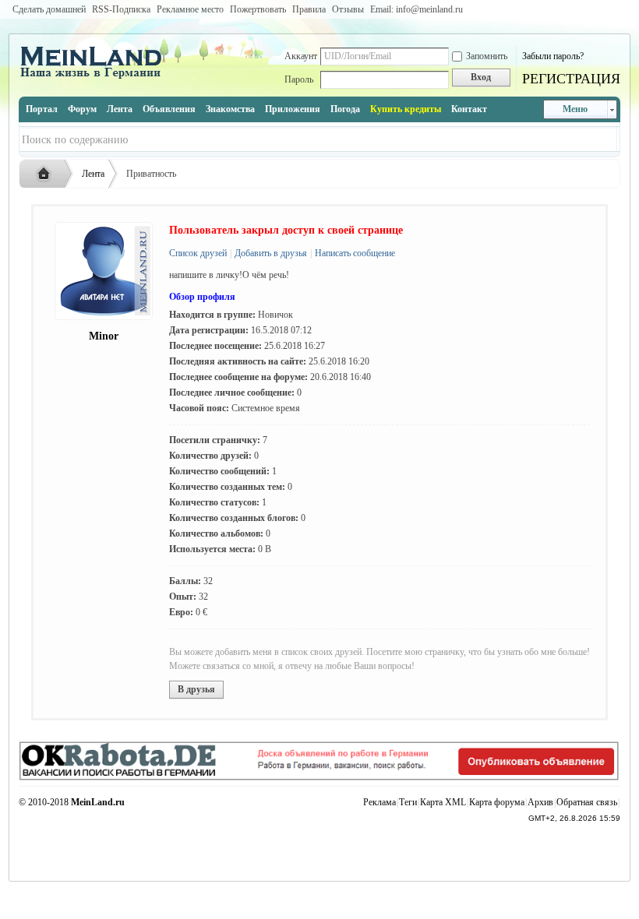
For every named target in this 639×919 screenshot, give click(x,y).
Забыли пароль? (553, 56)
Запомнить (486, 56)
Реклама (379, 802)
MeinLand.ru (98, 802)
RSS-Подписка (121, 9)
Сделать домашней (49, 9)
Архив (540, 802)
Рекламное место (190, 9)
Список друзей (198, 253)
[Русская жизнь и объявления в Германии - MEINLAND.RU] (97, 77)
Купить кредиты (405, 109)
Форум (82, 109)
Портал (42, 109)
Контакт (469, 109)
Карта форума (496, 802)
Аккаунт (300, 56)
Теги (408, 802)
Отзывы (348, 9)
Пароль (298, 79)
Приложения (292, 109)
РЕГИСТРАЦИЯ (571, 78)
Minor (103, 336)
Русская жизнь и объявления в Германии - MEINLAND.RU (47, 174)
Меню (575, 109)
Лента (119, 109)
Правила (309, 9)
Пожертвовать (258, 9)
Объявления (169, 109)
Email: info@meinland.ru (416, 9)
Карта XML (443, 802)
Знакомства (230, 109)
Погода (345, 109)
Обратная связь (586, 802)
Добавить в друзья (269, 253)
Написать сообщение (353, 253)
